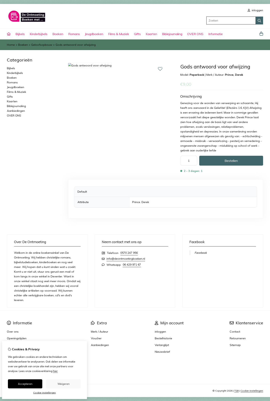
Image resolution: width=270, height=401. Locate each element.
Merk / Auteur (99, 331)
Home (11, 45)
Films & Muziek (118, 34)
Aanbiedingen (16, 111)
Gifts (137, 34)
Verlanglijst (162, 345)
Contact (235, 331)
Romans (74, 34)
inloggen (257, 10)
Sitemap (235, 345)
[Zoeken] (259, 20)
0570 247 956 (129, 253)
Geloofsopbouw (41, 45)
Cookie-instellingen (252, 390)
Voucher (96, 338)
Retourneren (238, 338)
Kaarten (151, 34)
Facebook (200, 253)
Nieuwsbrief (162, 351)
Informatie (215, 34)
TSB (236, 390)
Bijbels (20, 34)
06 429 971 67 (132, 264)
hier (55, 371)
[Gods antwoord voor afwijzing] (90, 65)
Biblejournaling (172, 34)
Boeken (57, 34)
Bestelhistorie (163, 338)
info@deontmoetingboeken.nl (126, 258)
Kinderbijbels (38, 34)
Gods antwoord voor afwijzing (76, 45)
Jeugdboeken (94, 34)
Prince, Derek (234, 74)
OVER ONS (195, 34)
